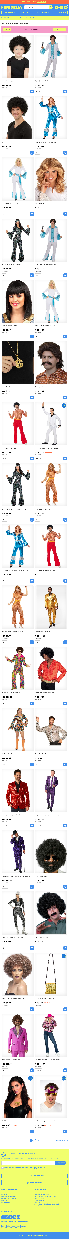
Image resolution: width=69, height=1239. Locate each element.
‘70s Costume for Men (9, 448)
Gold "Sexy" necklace (9, 1121)
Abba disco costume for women (45, 142)
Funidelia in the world (41, 1194)
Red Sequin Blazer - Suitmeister (12, 815)
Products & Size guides (9, 1196)
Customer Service (36, 1176)
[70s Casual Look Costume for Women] (18, 729)
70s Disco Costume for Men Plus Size (47, 448)
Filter (8, 29)
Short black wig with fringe (10, 326)
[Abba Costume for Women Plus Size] (51, 301)
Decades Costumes (20, 18)
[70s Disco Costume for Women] (18, 240)
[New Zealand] (3, 1217)
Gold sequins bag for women (44, 998)
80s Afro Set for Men (41, 937)
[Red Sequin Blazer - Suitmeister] (18, 790)
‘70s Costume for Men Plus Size (45, 570)
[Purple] (51, 790)
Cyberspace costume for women (12, 937)
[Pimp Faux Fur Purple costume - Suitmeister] (18, 852)
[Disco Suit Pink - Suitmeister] (18, 1035)
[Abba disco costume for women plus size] (18, 546)
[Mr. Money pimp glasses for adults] (51, 1096)
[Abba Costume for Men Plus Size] (51, 240)
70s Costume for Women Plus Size (13, 631)
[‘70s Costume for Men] (18, 423)
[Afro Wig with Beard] (51, 852)
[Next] (38, 1140)
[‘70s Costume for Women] (51, 484)
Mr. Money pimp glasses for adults (46, 1121)
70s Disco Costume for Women (11, 264)
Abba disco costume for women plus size (15, 570)
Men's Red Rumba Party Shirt (44, 692)
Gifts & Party (58, 12)
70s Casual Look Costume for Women (14, 754)
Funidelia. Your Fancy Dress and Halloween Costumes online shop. (11, 7)
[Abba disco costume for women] (51, 118)
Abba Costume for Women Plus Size (46, 326)
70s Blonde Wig (40, 203)
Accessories (42, 12)
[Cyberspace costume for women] (18, 913)
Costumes (25, 12)
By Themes (9, 12)
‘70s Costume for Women (43, 509)
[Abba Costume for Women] (18, 179)
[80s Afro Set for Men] (51, 913)
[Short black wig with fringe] (18, 301)
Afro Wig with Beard (41, 876)
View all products (62, 1140)
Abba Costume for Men (42, 81)
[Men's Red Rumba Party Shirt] (51, 668)
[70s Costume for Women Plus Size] (18, 607)
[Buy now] (32, 91)
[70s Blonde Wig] (51, 179)
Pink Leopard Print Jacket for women (47, 1060)
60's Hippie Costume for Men (11, 692)
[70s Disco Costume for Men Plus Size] (51, 423)
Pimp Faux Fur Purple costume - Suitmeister (16, 876)
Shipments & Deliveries (9, 1198)
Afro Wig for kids (7, 81)
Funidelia (4, 18)
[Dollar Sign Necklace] (18, 362)
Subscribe (60, 1163)
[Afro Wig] (18, 118)
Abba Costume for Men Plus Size (45, 264)
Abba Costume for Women (10, 203)
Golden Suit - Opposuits (42, 631)
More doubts (5, 1202)
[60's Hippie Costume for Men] (18, 668)
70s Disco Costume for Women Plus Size (14, 509)
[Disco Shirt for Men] (51, 729)
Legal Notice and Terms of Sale (45, 1196)
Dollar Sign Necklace (8, 387)
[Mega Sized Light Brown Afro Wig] (18, 974)
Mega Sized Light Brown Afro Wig (13, 998)
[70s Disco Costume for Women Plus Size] (18, 484)
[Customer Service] (61, 7)
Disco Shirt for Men (41, 754)
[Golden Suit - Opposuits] (51, 607)
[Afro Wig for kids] (18, 56)
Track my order (36, 1182)
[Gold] (18, 1096)
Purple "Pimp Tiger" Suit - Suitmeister (47, 815)
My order (4, 1194)
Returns (4, 1200)
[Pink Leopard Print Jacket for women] (51, 1035)
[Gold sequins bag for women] (51, 974)
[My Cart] (66, 7)
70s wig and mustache (42, 387)
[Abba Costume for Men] (51, 56)
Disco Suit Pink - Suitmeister (11, 1060)
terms (35, 1167)
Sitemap (37, 1202)
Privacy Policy (39, 1198)
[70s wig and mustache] (51, 362)
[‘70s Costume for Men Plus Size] (51, 546)
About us (37, 1206)
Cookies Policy (39, 1200)
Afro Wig (4, 142)
